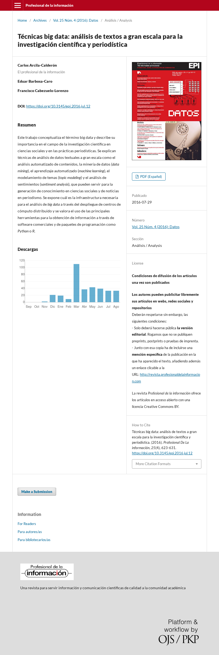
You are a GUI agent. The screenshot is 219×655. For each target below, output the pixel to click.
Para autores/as (30, 532)
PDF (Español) (150, 176)
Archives (40, 20)
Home (22, 20)
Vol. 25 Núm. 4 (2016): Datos (75, 20)
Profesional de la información (49, 5)
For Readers (27, 524)
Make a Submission (36, 491)
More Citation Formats (153, 464)
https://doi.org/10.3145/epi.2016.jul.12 (58, 106)
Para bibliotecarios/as (34, 540)
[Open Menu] (17, 5)
